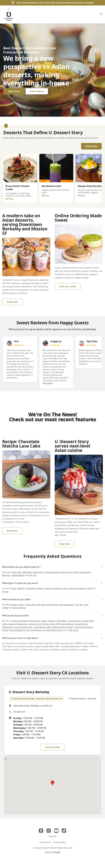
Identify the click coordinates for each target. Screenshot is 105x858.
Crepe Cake (16, 572)
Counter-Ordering (52, 588)
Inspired (82, 588)
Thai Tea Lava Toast (69, 572)
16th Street (73, 630)
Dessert (14, 604)
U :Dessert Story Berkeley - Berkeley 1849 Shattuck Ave (36, 698)
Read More (48, 383)
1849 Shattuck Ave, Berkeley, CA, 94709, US (32, 705)
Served (5, 591)
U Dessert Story (74, 621)
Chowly (56, 852)
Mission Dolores (20, 621)
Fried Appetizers (52, 572)
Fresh (64, 588)
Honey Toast (38, 572)
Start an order (52, 747)
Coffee (5, 607)
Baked (40, 588)
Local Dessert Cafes (42, 627)
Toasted (20, 588)
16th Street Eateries (65, 624)
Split (89, 588)
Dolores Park (34, 621)
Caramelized (31, 588)
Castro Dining (35, 624)
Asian (21, 604)
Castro (44, 621)
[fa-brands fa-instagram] (48, 830)
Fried (13, 588)
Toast (86, 604)
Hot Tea (32, 575)
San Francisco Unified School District (47, 630)
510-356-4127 (19, 711)
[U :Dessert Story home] (8, 14)
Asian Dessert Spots (23, 627)
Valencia (52, 621)
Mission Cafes (48, 624)
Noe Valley (61, 621)
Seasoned (72, 588)
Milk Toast (27, 572)
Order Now (91, 146)
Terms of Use (45, 842)
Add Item (9, 199)
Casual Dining (19, 607)
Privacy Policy (59, 842)
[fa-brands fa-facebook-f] (41, 830)
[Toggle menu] (101, 14)
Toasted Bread (17, 575)
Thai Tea (78, 604)
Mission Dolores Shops (62, 627)
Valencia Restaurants (18, 624)
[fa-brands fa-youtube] (56, 830)
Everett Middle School (19, 630)
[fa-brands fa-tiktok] (64, 830)
